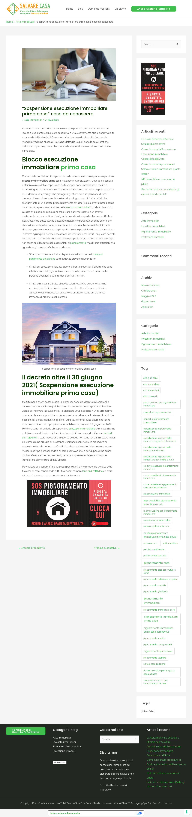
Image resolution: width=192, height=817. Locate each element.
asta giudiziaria (150, 378)
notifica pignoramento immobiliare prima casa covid (160, 534)
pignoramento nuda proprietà (157, 644)
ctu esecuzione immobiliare (156, 494)
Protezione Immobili (152, 237)
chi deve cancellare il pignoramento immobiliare (160, 467)
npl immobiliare (170, 543)
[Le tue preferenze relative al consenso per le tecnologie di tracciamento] (187, 812)
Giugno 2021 (148, 301)
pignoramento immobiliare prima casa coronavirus (158, 629)
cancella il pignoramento (157, 412)
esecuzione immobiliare (82, 428)
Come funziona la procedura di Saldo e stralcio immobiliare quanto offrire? (160, 169)
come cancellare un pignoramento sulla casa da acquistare (160, 486)
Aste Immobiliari (33, 119)
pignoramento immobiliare (153, 600)
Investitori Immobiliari (153, 226)
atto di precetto (150, 396)
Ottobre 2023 (148, 290)
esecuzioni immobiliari (78, 207)
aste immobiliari (151, 390)
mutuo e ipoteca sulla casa (156, 526)
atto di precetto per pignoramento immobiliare (160, 404)
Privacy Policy (148, 711)
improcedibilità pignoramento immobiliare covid (160, 502)
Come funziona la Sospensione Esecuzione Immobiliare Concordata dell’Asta (158, 154)
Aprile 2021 (147, 306)
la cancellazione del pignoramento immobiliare (160, 512)
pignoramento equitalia (154, 585)
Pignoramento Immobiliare (156, 231)
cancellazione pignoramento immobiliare (157, 430)
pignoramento (78, 242)
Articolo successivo (107, 547)
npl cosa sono (150, 543)
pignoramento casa (157, 562)
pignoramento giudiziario (155, 591)
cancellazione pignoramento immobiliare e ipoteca (157, 449)
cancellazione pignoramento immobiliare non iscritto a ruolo (158, 458)
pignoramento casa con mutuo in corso (159, 571)
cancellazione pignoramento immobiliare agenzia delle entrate (159, 439)
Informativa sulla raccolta (65, 813)
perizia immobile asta (153, 549)
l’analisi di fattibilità (92, 471)
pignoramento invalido (154, 638)
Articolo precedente (31, 547)
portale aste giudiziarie (154, 664)
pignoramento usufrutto (154, 658)
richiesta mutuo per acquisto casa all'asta (159, 672)
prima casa (78, 167)
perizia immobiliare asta (154, 555)
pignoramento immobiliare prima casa (161, 618)
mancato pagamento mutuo (156, 520)
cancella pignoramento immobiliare (156, 420)
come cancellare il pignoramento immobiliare (159, 477)
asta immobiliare (151, 384)
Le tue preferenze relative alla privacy (109, 813)
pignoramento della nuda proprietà (160, 579)
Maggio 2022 (148, 296)
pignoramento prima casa (158, 651)
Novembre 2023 (150, 285)
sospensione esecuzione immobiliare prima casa (155, 682)
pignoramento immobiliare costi (159, 610)
